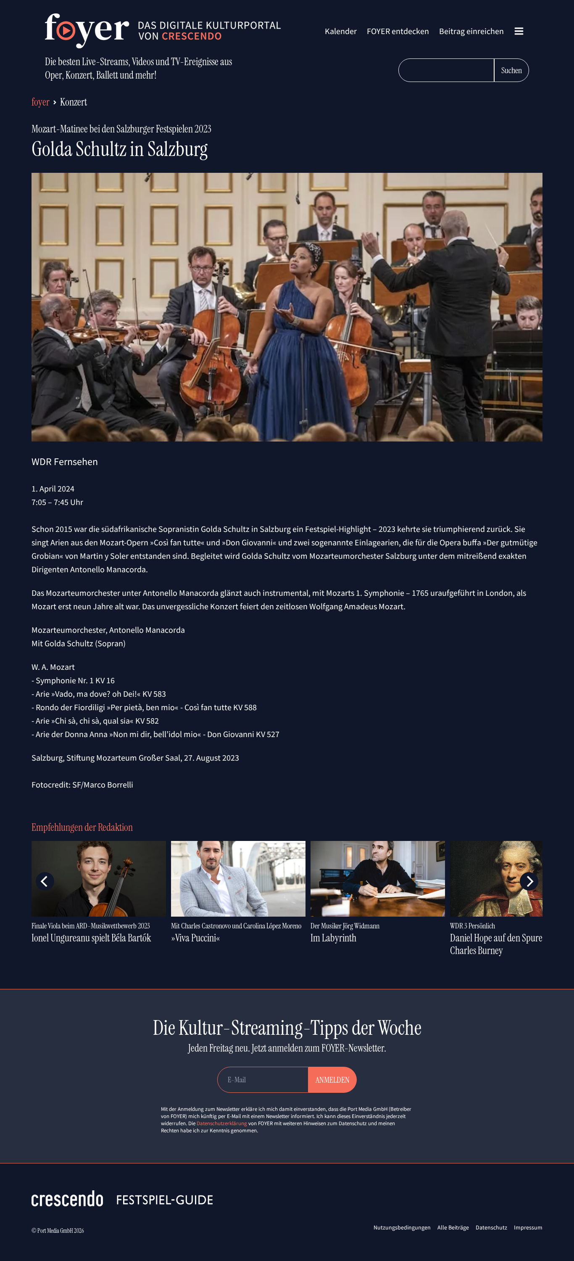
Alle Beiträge (453, 1227)
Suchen (511, 70)
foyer (41, 101)
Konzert (73, 101)
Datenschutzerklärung (222, 1123)
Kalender (341, 31)
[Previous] (45, 881)
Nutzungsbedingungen (402, 1227)
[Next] (529, 881)
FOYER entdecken (398, 31)
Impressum (528, 1227)
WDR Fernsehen (65, 461)
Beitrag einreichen (471, 31)
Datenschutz (491, 1227)
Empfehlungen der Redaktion (82, 827)
